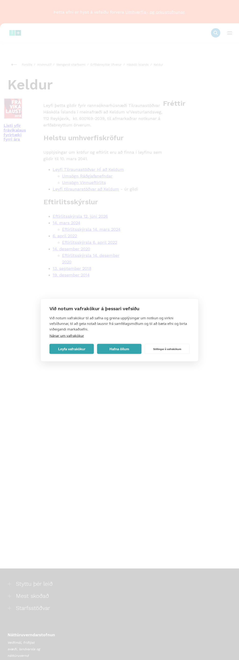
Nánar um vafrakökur (66, 335)
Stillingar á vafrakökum (167, 348)
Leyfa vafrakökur (71, 349)
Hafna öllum (119, 349)
